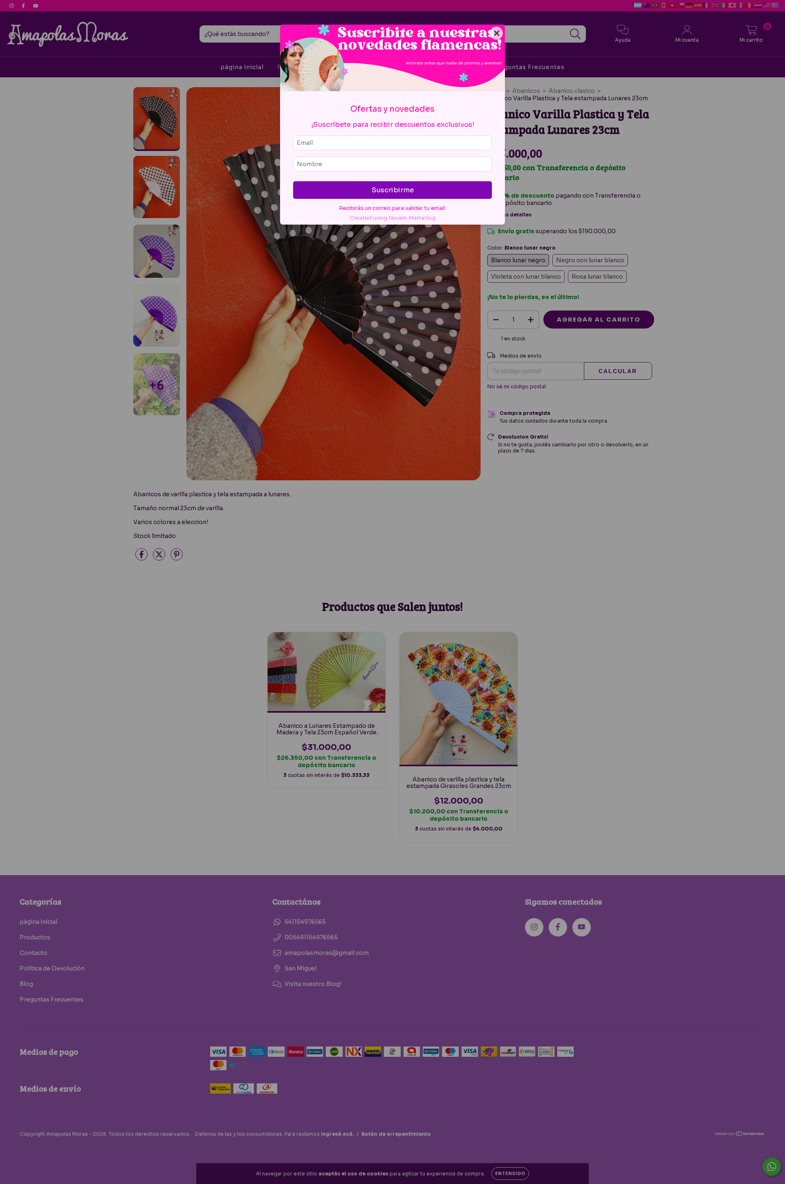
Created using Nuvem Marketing (392, 218)
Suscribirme (393, 190)
